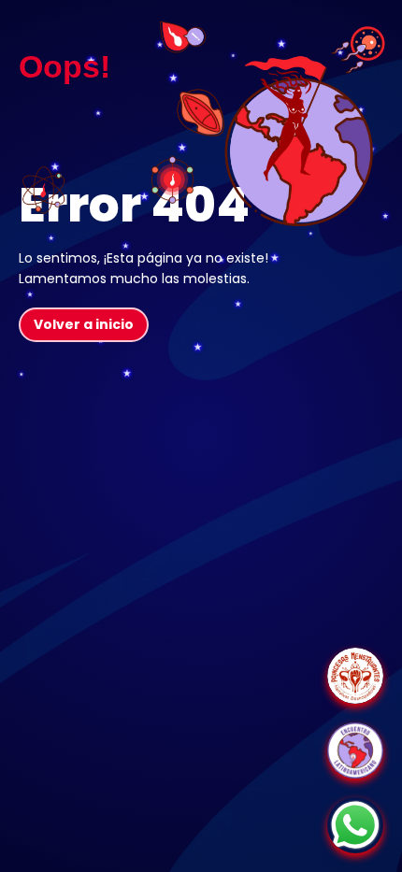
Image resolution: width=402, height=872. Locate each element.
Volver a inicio (84, 324)
